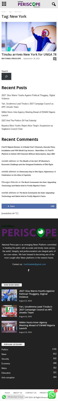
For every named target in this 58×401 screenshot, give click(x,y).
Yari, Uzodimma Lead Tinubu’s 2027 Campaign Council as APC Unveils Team (28, 105)
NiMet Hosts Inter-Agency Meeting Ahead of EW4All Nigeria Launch (28, 114)
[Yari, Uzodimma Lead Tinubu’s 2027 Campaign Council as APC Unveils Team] (9, 311)
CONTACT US (31, 393)
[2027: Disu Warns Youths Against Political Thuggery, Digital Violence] (9, 295)
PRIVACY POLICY (46, 393)
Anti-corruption (8, 377)
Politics (5, 349)
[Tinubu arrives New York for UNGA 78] (29, 36)
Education (6, 373)
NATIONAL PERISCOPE (11, 58)
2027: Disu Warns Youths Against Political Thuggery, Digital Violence (28, 97)
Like (52, 206)
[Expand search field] (6, 76)
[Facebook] (29, 271)
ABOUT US (17, 393)
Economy (6, 363)
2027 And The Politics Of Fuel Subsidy (19, 120)
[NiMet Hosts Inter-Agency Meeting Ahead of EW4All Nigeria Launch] (9, 327)
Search (5, 71)
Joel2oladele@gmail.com (34, 264)
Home (4, 12)
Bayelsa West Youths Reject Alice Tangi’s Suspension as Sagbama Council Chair (27, 127)
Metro (4, 368)
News (4, 354)
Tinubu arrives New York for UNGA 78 (29, 54)
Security (5, 359)
